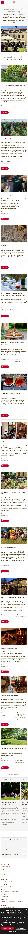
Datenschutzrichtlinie (17, 920)
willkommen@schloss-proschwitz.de (9, 891)
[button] (25, 2)
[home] (14, 3)
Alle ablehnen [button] (21, 928)
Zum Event (4, 112)
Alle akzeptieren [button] (7, 928)
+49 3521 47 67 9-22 (5, 876)
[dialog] (14, 921)
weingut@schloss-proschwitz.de (8, 871)
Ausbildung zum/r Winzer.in (10, 854)
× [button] (26, 909)
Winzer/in (5, 849)
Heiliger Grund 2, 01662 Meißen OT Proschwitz (12, 901)
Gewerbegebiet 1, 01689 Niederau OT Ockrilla (11, 881)
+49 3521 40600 (4, 896)
